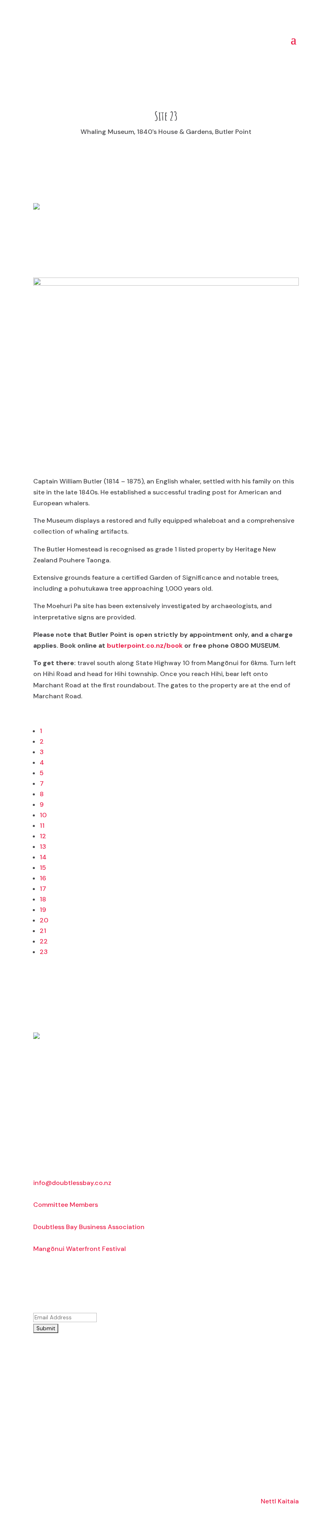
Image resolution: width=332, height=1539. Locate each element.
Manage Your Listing (84, 1388)
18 (43, 899)
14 (43, 857)
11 (42, 825)
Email (57, 1306)
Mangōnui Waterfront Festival (79, 1248)
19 (43, 909)
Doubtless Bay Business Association (89, 1227)
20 (44, 920)
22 (44, 941)
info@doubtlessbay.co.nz (72, 1183)
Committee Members (65, 1204)
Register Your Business (84, 1356)
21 (43, 930)
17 (43, 888)
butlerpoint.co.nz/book (145, 645)
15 (43, 867)
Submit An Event (84, 1421)
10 (43, 815)
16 (43, 878)
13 (43, 846)
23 (44, 952)
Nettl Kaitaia (280, 1501)
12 (43, 836)
